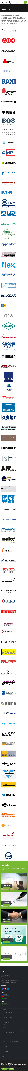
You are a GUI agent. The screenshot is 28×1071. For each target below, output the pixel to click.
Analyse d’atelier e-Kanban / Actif (10, 1032)
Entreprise (4, 1043)
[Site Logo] (10, 2)
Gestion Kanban (7, 1022)
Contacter (4, 1056)
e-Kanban (4, 1009)
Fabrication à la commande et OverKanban (13, 1019)
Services (4, 1027)
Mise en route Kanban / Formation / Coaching (13, 1030)
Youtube (5, 989)
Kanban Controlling (8, 1017)
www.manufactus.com (10, 982)
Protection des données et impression (10, 1059)
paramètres (18, 1066)
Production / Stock (8, 1014)
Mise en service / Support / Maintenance (12, 1035)
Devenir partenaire (8, 1054)
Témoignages (7, 1049)
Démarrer (4, 1007)
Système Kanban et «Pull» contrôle (11, 1041)
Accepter (4, 1068)
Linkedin (8, 989)
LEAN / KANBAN (5, 1038)
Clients (5, 1046)
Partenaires (6, 1051)
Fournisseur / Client (8, 1012)
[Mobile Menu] (25, 2)
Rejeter (11, 1068)
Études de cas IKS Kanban (9, 1025)
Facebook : (3, 989)
